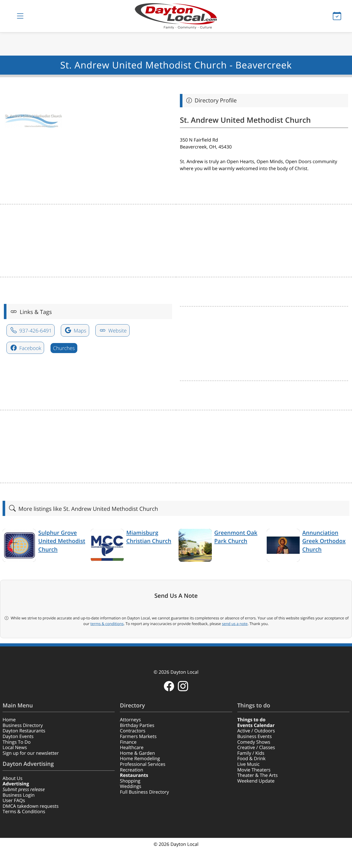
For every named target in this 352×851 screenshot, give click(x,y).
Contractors (132, 731)
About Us (12, 778)
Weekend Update (256, 781)
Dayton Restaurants (24, 731)
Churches (64, 348)
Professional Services (142, 764)
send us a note (234, 623)
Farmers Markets (138, 736)
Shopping (130, 781)
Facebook (29, 348)
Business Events (254, 736)
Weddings (130, 786)
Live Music (248, 764)
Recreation (131, 770)
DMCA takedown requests (30, 806)
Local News (15, 747)
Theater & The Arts (257, 775)
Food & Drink (251, 759)
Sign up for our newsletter (31, 753)
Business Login (19, 795)
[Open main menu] (20, 16)
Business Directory (23, 725)
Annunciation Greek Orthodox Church (324, 541)
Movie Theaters (254, 770)
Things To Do (17, 742)
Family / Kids (250, 753)
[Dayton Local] (176, 16)
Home (9, 720)
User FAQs (14, 800)
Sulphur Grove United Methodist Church (61, 541)
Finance (128, 742)
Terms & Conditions (24, 812)
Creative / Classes (256, 747)
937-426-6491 (35, 330)
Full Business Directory (144, 792)
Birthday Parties (137, 725)
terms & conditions (107, 623)
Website (117, 330)
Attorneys (130, 720)
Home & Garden (137, 753)
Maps (79, 330)
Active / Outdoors (256, 731)
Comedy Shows (253, 742)
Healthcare (131, 747)
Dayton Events (18, 736)
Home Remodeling (140, 759)
